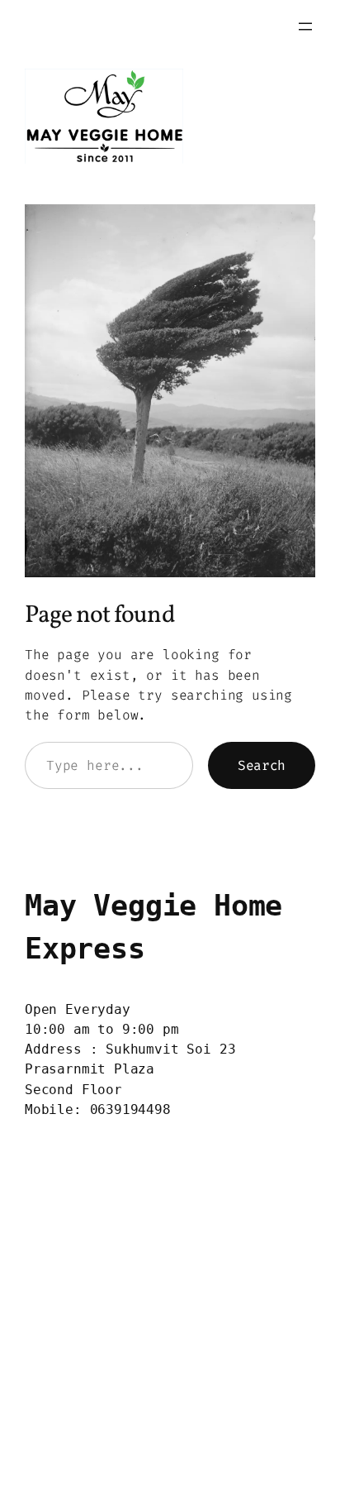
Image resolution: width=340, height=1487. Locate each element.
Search (262, 765)
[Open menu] (305, 26)
